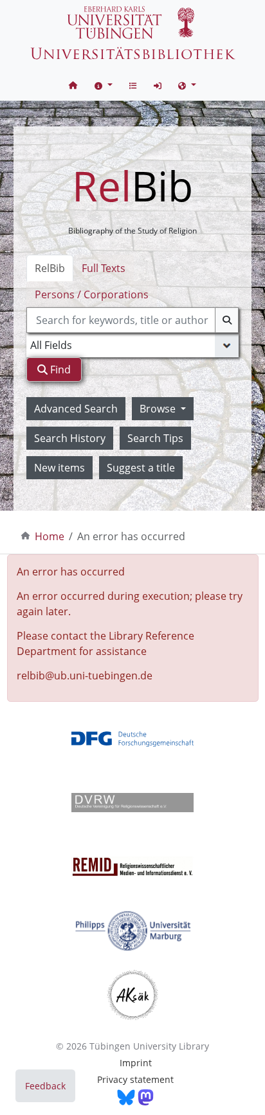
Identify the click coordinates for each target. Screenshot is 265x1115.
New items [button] (59, 468)
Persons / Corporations (92, 294)
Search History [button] (69, 438)
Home (49, 536)
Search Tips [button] (155, 438)
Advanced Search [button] (76, 409)
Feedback (45, 1086)
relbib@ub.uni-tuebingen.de (84, 675)
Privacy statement (135, 1079)
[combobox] (132, 320)
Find (59, 369)
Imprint (136, 1063)
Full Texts (103, 268)
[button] (103, 85)
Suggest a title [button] (141, 468)
